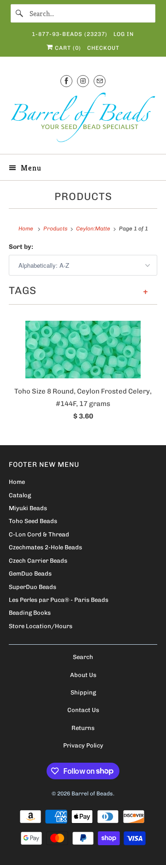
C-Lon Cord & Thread (39, 534)
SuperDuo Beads (32, 586)
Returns (83, 727)
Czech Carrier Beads (38, 560)
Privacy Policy (83, 745)
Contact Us (83, 709)
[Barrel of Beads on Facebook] (66, 81)
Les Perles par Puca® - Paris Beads (58, 599)
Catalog (20, 495)
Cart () (67, 48)
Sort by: (21, 247)
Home (17, 481)
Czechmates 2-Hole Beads (45, 547)
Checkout (103, 48)
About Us (83, 674)
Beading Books (30, 612)
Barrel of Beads (92, 793)
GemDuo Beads (30, 573)
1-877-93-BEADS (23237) (69, 34)
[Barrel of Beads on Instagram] (83, 81)
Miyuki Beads (28, 508)
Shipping (83, 692)
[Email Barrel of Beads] (100, 81)
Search (83, 656)
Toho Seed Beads (33, 521)
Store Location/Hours (40, 626)
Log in (123, 34)
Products (83, 196)
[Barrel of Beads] (83, 119)
